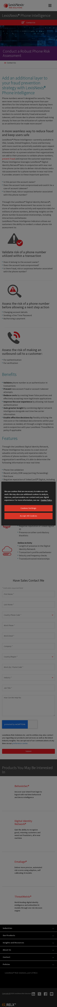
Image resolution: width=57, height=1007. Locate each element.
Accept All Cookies (28, 516)
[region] (28, 503)
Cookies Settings (28, 508)
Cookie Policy (46, 500)
